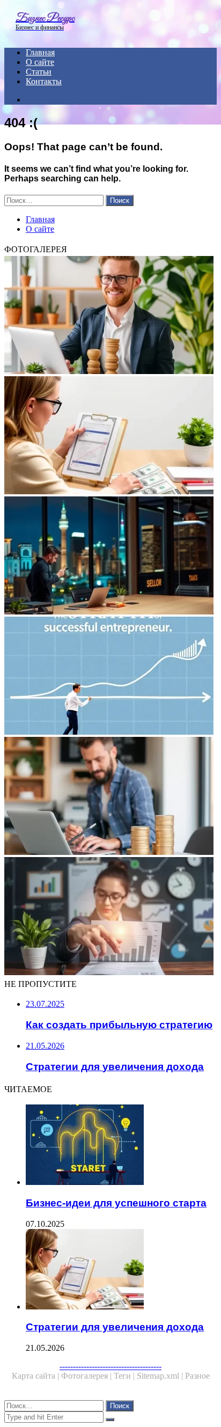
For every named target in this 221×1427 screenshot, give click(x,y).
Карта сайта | (36, 1375)
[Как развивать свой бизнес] (110, 316)
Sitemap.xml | (161, 1375)
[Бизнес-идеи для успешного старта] (121, 1145)
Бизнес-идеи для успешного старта (116, 1203)
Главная (40, 52)
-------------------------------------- (110, 1366)
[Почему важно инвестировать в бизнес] (110, 556)
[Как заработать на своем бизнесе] (110, 797)
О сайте (40, 62)
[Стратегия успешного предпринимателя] (110, 677)
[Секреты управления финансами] (110, 917)
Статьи (38, 71)
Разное (197, 1375)
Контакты (44, 81)
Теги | (125, 1375)
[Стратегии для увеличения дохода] (110, 436)
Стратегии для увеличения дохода (115, 1327)
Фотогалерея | (87, 1375)
